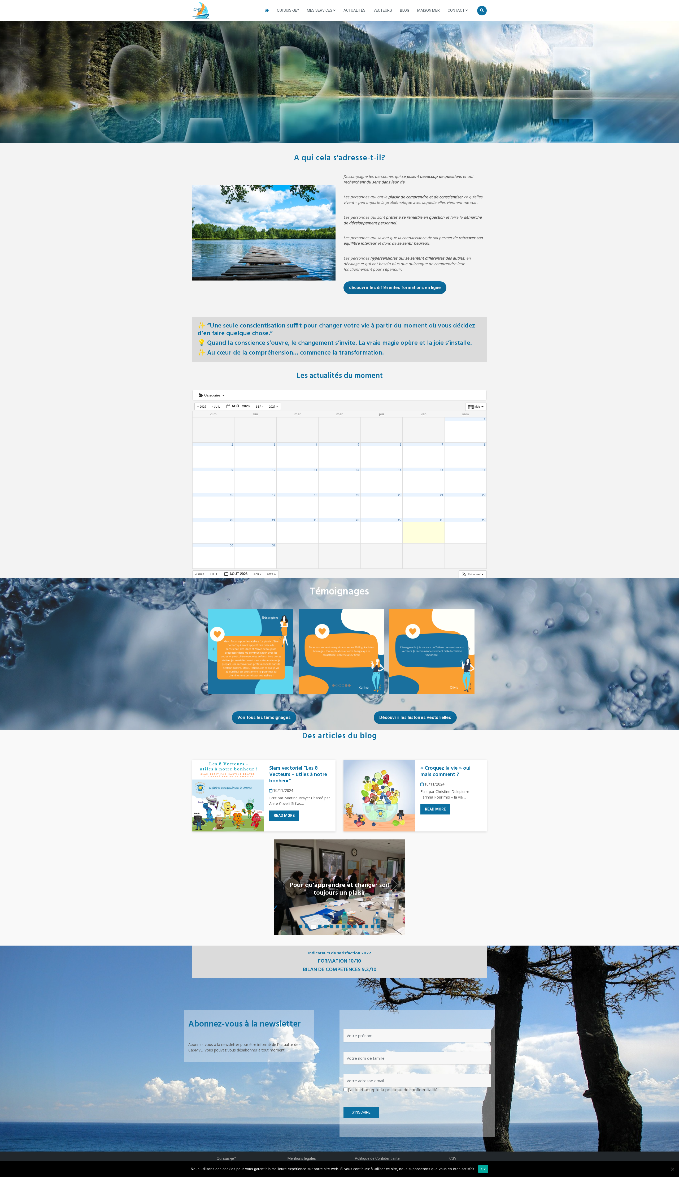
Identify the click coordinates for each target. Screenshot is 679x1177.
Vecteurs (382, 10)
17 (273, 495)
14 (441, 470)
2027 (272, 406)
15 (483, 470)
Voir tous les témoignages (264, 717)
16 (231, 495)
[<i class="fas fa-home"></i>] (267, 10)
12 (357, 470)
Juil (217, 406)
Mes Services (320, 10)
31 (273, 545)
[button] (472, 574)
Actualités (354, 10)
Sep (259, 406)
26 (357, 520)
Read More (284, 815)
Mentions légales (302, 1158)
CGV (452, 1158)
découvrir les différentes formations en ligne (395, 287)
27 (399, 520)
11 (315, 470)
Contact (456, 10)
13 (399, 470)
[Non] (672, 1169)
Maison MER (428, 10)
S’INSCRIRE (361, 1112)
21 (441, 495)
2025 (203, 406)
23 (231, 520)
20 (399, 495)
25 (315, 520)
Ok (483, 1169)
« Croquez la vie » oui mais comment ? (445, 771)
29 (483, 520)
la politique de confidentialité (409, 1090)
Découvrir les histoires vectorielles (415, 717)
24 (273, 520)
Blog (404, 10)
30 (231, 545)
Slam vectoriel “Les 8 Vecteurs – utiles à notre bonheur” (298, 774)
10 (273, 470)
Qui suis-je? (288, 10)
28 (441, 520)
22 (483, 495)
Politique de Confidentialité (377, 1158)
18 (315, 495)
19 (357, 495)
